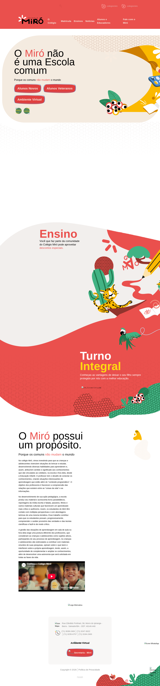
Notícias (89, 21)
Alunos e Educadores (103, 21)
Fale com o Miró (129, 21)
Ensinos (78, 21)
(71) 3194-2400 (85, 634)
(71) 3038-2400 (68, 631)
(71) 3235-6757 (70, 634)
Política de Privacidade (89, 670)
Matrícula (66, 21)
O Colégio (52, 21)
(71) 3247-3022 (83, 631)
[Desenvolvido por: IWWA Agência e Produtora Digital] (80, 677)
